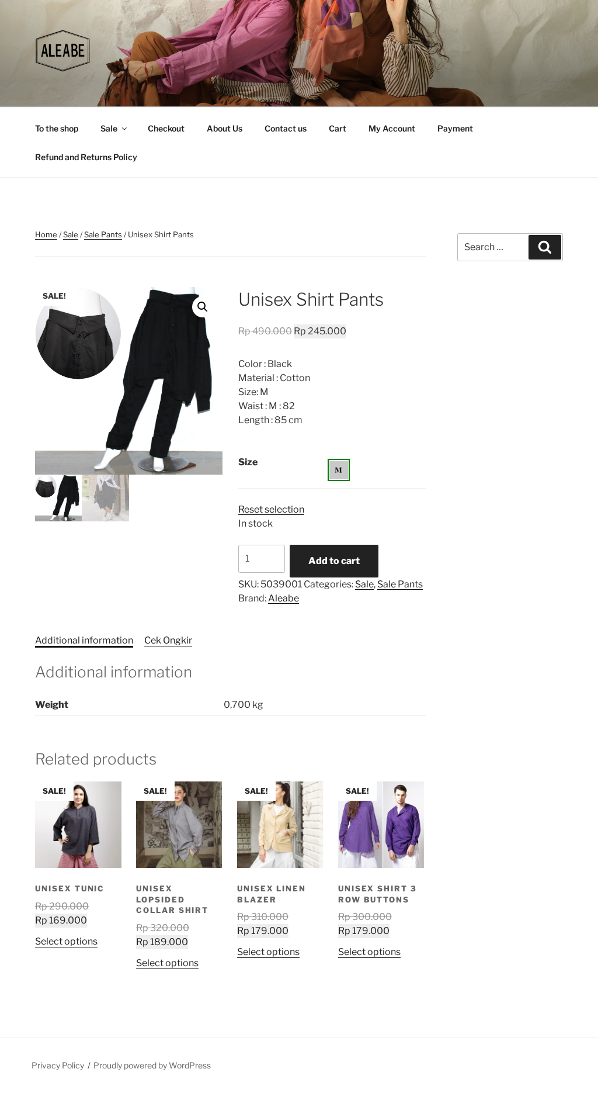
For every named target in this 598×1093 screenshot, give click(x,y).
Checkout (166, 128)
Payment (455, 128)
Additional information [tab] (84, 640)
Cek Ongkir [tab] (168, 640)
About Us (224, 128)
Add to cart (334, 560)
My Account (391, 128)
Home (46, 234)
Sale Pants (103, 234)
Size (248, 462)
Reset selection (271, 509)
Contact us (286, 128)
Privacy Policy (58, 1065)
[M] (338, 470)
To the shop (56, 128)
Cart (337, 128)
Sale (108, 128)
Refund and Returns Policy (86, 157)
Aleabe (283, 598)
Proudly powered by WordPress (152, 1065)
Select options (66, 941)
